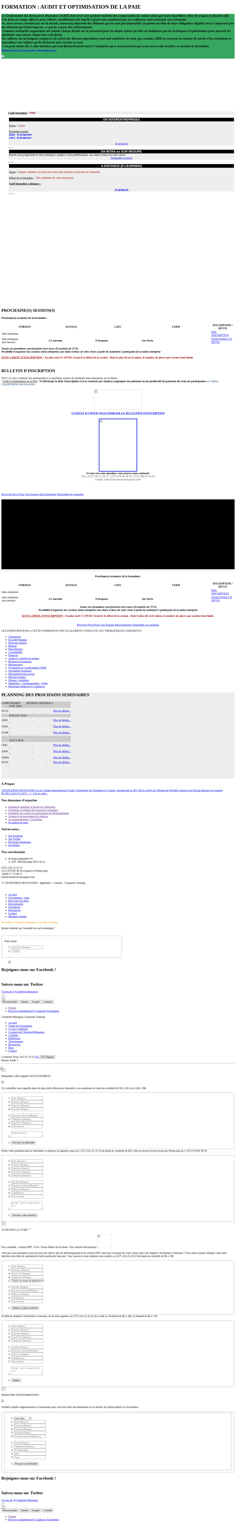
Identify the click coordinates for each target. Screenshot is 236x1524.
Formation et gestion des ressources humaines (33, 810)
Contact (12, 913)
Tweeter (25, 1002)
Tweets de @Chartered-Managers (19, 991)
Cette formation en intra (46, 50)
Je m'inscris (121, 143)
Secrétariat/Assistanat (19, 670)
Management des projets (21, 674)
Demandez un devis (121, 157)
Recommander (10, 1002)
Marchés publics (17, 677)
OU (37, 1056)
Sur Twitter (14, 838)
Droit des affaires (17, 642)
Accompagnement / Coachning (25, 819)
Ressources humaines (20, 661)
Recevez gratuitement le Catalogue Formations (33, 1011)
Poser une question (27, 50)
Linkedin (48, 1002)
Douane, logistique (18, 680)
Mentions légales (17, 916)
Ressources (14, 910)
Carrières (13, 1035)
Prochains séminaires (19, 842)
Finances (13, 655)
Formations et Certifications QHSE (27, 667)
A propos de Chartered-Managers (26, 1032)
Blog (11, 1047)
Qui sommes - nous (18, 897)
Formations (14, 907)
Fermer (12, 1007)
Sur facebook (15, 835)
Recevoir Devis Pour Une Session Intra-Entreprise (28, 494)
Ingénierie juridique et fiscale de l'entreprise (31, 806)
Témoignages (15, 1041)
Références (14, 1038)
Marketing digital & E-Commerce (26, 686)
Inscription (14, 845)
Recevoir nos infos (18, 900)
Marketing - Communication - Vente (28, 683)
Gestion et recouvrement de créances (28, 816)
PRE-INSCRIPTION (220, 334)
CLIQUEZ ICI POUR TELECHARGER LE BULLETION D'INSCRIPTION (118, 413)
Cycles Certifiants (18, 1029)
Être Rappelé (47, 1057)
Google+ (36, 1002)
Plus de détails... (62, 710)
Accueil (12, 894)
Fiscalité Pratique (17, 639)
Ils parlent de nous (18, 822)
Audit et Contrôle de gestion (23, 658)
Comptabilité (15, 652)
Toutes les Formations (20, 1025)
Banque (12, 645)
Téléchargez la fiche (10, 50)
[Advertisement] (118, 84)
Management (15, 664)
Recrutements (15, 904)
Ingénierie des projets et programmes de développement (38, 813)
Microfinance (15, 649)
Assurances (14, 636)
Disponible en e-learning (70, 494)
